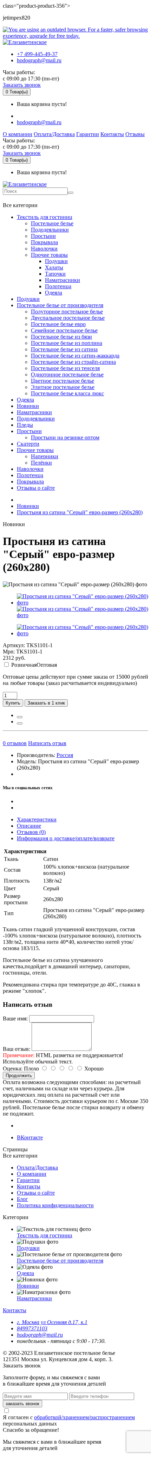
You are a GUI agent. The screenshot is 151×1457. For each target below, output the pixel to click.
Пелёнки (41, 463)
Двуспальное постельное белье (68, 318)
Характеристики (37, 819)
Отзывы (135, 134)
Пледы (25, 425)
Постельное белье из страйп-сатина (73, 362)
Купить (13, 703)
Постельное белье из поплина (66, 343)
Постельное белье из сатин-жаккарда (75, 356)
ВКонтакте (30, 1137)
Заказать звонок (22, 85)
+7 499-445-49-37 (37, 54)
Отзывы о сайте (36, 488)
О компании (17, 134)
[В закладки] (19, 717)
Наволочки (44, 249)
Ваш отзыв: (16, 1049)
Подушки (56, 261)
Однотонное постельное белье (67, 374)
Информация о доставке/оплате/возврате (65, 838)
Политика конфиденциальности (55, 1205)
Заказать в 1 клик (46, 703)
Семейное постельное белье (64, 330)
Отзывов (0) (31, 832)
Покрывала (44, 242)
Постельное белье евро (58, 324)
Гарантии (87, 134)
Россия (65, 755)
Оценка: (12, 1068)
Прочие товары (49, 255)
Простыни (43, 236)
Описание (29, 826)
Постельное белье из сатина (64, 349)
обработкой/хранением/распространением (84, 1417)
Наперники (44, 456)
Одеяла (53, 293)
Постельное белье (52, 223)
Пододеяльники (50, 230)
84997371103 (32, 1328)
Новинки (28, 406)
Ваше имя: (15, 1018)
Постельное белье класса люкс (67, 393)
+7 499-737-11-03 (26, 198)
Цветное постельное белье (62, 381)
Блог (22, 1199)
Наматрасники (62, 280)
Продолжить (19, 1075)
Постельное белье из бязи (61, 337)
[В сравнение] (19, 723)
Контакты (112, 134)
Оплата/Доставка (54, 134)
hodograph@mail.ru (39, 60)
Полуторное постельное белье (67, 311)
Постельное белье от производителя (60, 305)
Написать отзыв (47, 743)
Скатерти (28, 444)
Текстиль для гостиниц (44, 217)
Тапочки (55, 274)
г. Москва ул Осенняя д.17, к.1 (52, 1322)
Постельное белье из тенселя (65, 368)
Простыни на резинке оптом (65, 437)
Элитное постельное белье (62, 387)
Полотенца (58, 286)
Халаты (54, 267)
